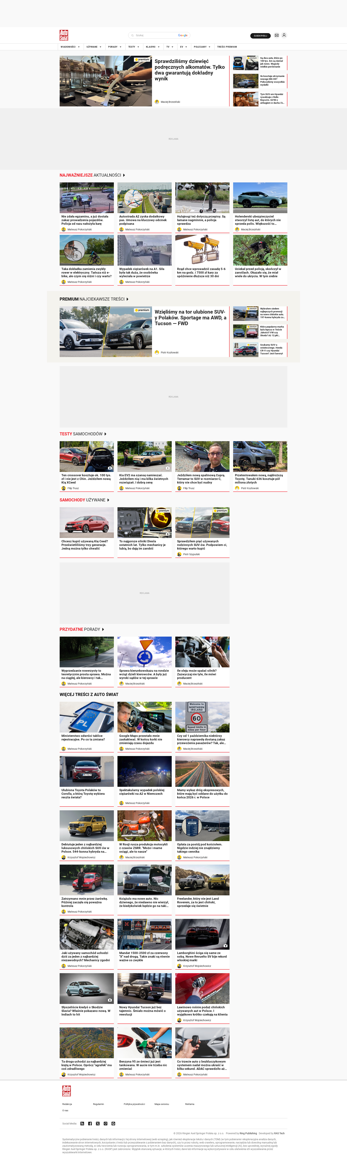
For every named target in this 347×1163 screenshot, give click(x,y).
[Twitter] (97, 1123)
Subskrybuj (260, 36)
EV (181, 47)
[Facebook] (90, 1123)
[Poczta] (276, 35)
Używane (92, 47)
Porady (112, 47)
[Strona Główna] (64, 35)
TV (167, 47)
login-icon (284, 35)
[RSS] (82, 1123)
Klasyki (151, 47)
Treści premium (227, 47)
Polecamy (200, 47)
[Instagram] (105, 1123)
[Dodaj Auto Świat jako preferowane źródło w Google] (113, 1123)
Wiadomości (68, 47)
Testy (131, 47)
